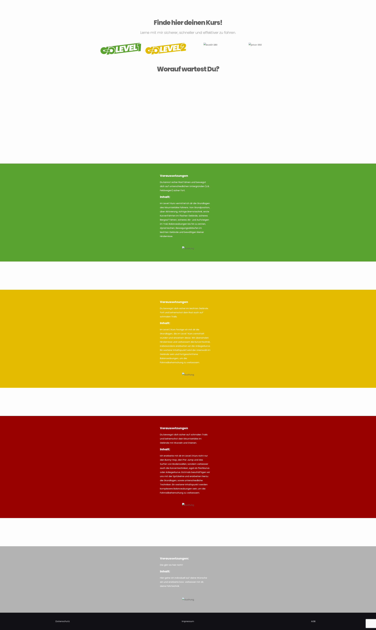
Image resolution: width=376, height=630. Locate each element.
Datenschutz (63, 621)
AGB (313, 621)
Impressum (188, 621)
